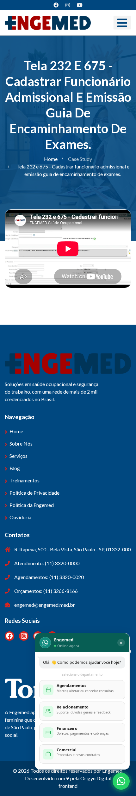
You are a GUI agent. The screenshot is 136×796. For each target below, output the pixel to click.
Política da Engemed (31, 505)
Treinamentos (24, 480)
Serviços (18, 456)
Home (51, 159)
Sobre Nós (21, 443)
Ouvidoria (20, 517)
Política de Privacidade (34, 493)
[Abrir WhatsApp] (121, 781)
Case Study (80, 159)
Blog (14, 468)
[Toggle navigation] (122, 23)
